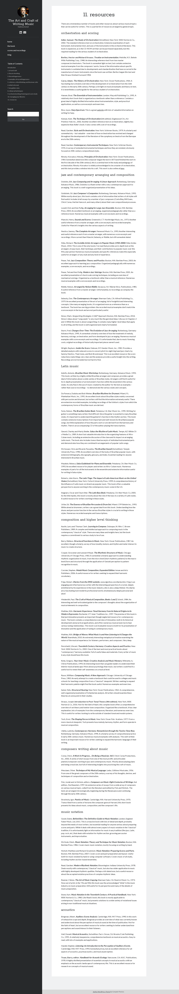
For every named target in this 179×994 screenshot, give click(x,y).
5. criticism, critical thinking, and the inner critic (23, 82)
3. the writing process (14, 76)
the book (11, 46)
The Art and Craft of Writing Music (23, 22)
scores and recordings (16, 50)
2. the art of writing (14, 73)
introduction (12, 67)
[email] (24, 32)
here (122, 168)
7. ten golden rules (14, 88)
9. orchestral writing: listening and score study (22, 94)
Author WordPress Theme (101, 992)
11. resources (12, 100)
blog (9, 55)
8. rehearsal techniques (15, 91)
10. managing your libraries (16, 97)
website (100, 110)
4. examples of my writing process (18, 79)
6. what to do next (13, 85)
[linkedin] (20, 32)
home (9, 41)
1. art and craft (12, 70)
